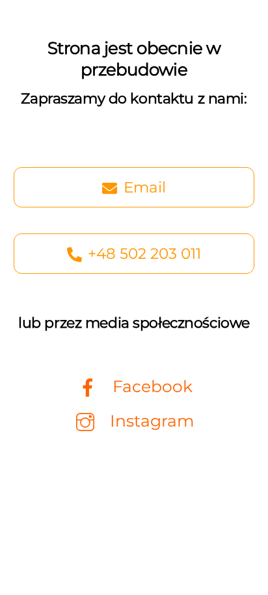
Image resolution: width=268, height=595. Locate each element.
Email (145, 187)
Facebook (150, 386)
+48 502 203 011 (144, 254)
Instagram (149, 420)
